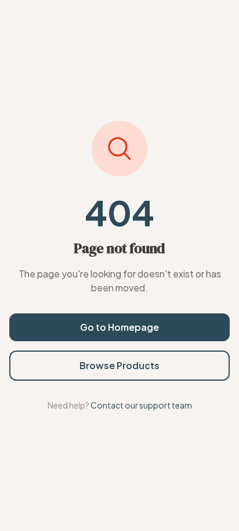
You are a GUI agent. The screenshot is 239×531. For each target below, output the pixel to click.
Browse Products (119, 365)
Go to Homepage (119, 327)
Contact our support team (141, 405)
